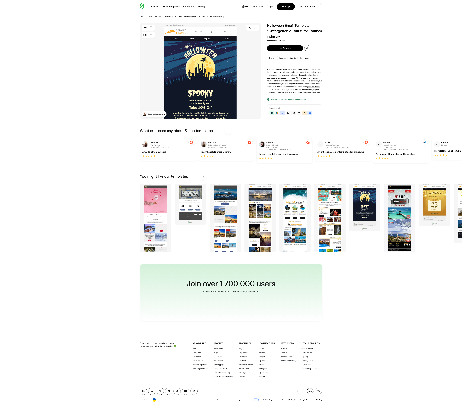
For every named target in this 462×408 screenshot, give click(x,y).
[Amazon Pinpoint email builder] (299, 113)
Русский (262, 376)
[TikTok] (177, 391)
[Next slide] (228, 131)
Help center (243, 353)
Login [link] (270, 6)
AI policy (305, 357)
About (195, 349)
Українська (263, 372)
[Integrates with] (315, 113)
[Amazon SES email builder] (304, 113)
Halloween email (295, 69)
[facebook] (143, 391)
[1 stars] (268, 40)
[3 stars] (272, 40)
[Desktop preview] (145, 28)
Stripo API (284, 353)
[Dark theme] (255, 28)
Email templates (154, 17)
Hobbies (282, 58)
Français (262, 357)
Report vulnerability (288, 361)
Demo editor (218, 349)
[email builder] (142, 6)
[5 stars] (276, 40)
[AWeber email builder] (309, 113)
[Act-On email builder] (277, 113)
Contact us (197, 353)
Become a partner (200, 365)
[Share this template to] (307, 48)
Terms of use (307, 353)
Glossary (242, 361)
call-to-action (314, 87)
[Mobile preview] (151, 28)
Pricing (201, 6)
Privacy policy (307, 349)
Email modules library (222, 372)
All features (218, 357)
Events (293, 58)
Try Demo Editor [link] (307, 6)
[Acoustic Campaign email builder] (272, 113)
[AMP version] (151, 35)
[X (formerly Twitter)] (160, 391)
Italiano (261, 365)
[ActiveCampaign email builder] (282, 113)
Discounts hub (244, 376)
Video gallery (244, 372)
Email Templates (171, 6)
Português (263, 369)
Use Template (285, 48)
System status (307, 365)
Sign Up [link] (286, 6)
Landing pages (219, 365)
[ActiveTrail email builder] (288, 113)
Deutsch (262, 353)
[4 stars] (274, 40)
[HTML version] (145, 35)
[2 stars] (270, 40)
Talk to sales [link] (257, 6)
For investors (198, 361)
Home (142, 17)
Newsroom (197, 357)
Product (155, 6)
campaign (285, 89)
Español (262, 361)
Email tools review (246, 365)
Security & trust (307, 361)
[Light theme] (249, 28)
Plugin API (284, 349)
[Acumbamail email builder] (293, 113)
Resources (188, 6)
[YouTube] (185, 391)
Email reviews (244, 369)
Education (243, 357)
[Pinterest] (194, 391)
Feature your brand (200, 369)
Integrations (218, 361)
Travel (271, 58)
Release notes (286, 357)
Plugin (216, 353)
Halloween (304, 58)
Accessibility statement (310, 369)
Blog (240, 349)
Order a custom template (223, 376)
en (246, 6)
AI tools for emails (221, 369)
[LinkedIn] (151, 391)
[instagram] (168, 391)
